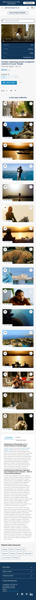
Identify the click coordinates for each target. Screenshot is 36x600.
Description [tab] (8, 437)
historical (5, 553)
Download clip (27, 57)
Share (6, 90)
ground (20, 553)
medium (12, 553)
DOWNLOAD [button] (29, 3)
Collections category (17, 13)
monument (28, 553)
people (18, 549)
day (24, 549)
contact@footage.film (13, 591)
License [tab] (17, 437)
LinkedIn (31, 594)
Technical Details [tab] (20, 440)
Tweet (11, 90)
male (11, 549)
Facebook (17, 594)
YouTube (22, 594)
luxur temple (6, 557)
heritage (4, 549)
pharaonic (16, 557)
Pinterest (15, 90)
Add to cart (9, 83)
